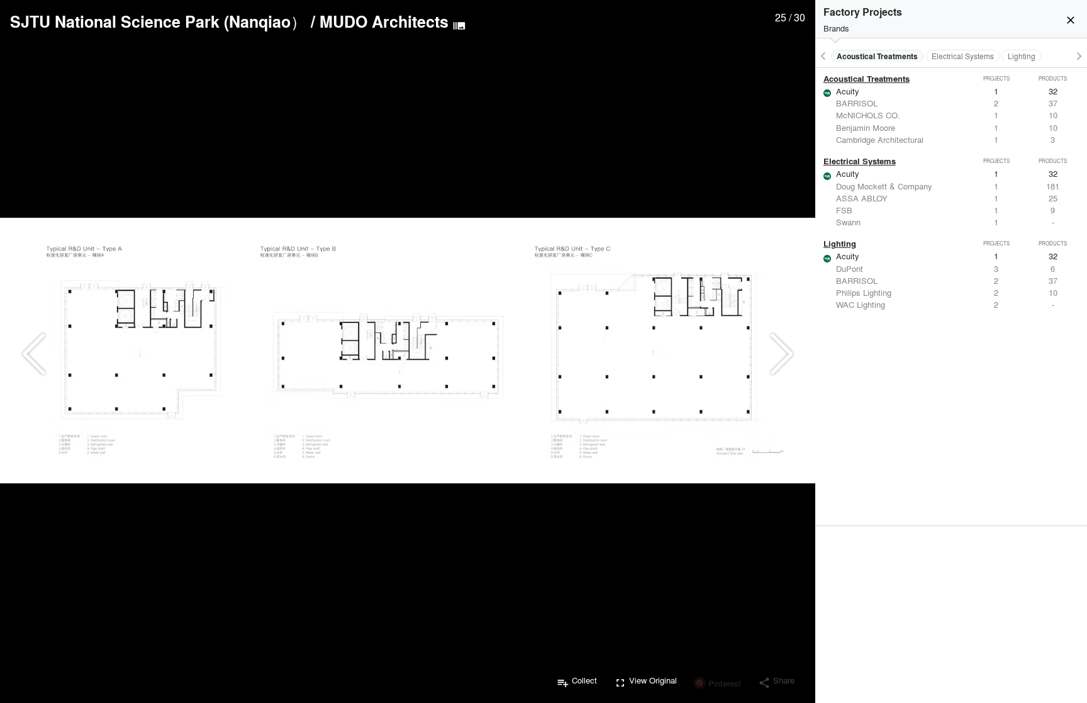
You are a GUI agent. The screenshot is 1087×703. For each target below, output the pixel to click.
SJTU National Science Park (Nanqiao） (158, 21)
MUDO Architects (384, 21)
